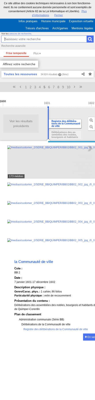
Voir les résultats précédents (21, 123)
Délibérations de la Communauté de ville (45, 324)
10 (68, 87)
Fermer (58, 15)
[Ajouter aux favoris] (90, 74)
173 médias (16, 176)
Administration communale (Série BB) (41, 319)
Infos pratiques (28, 21)
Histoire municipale (53, 21)
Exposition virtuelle (81, 21)
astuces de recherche (20, 33)
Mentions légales (82, 28)
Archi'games (60, 28)
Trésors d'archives (37, 28)
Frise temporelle (16, 53)
